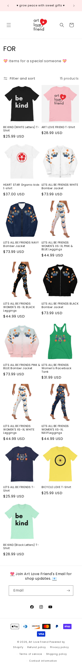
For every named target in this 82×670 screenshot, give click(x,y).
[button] (9, 25)
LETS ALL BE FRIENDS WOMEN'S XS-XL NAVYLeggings (55, 429)
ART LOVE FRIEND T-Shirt (58, 127)
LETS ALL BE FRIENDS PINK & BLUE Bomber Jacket (21, 366)
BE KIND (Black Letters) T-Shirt (21, 546)
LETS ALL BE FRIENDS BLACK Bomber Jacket (60, 305)
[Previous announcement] (8, 6)
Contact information (43, 661)
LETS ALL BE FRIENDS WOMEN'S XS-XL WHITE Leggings (18, 429)
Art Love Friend (39, 642)
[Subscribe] (68, 590)
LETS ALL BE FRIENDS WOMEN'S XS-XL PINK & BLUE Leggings (57, 246)
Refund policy (36, 647)
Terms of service (30, 654)
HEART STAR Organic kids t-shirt (21, 186)
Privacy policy (59, 647)
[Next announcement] (74, 6)
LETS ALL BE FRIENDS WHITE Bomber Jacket (60, 186)
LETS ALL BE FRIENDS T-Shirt (19, 488)
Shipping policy (56, 654)
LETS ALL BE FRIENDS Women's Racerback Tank (57, 368)
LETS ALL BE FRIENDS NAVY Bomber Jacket (21, 244)
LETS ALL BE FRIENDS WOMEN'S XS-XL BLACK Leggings (19, 307)
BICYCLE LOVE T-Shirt (56, 487)
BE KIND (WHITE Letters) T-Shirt (21, 128)
